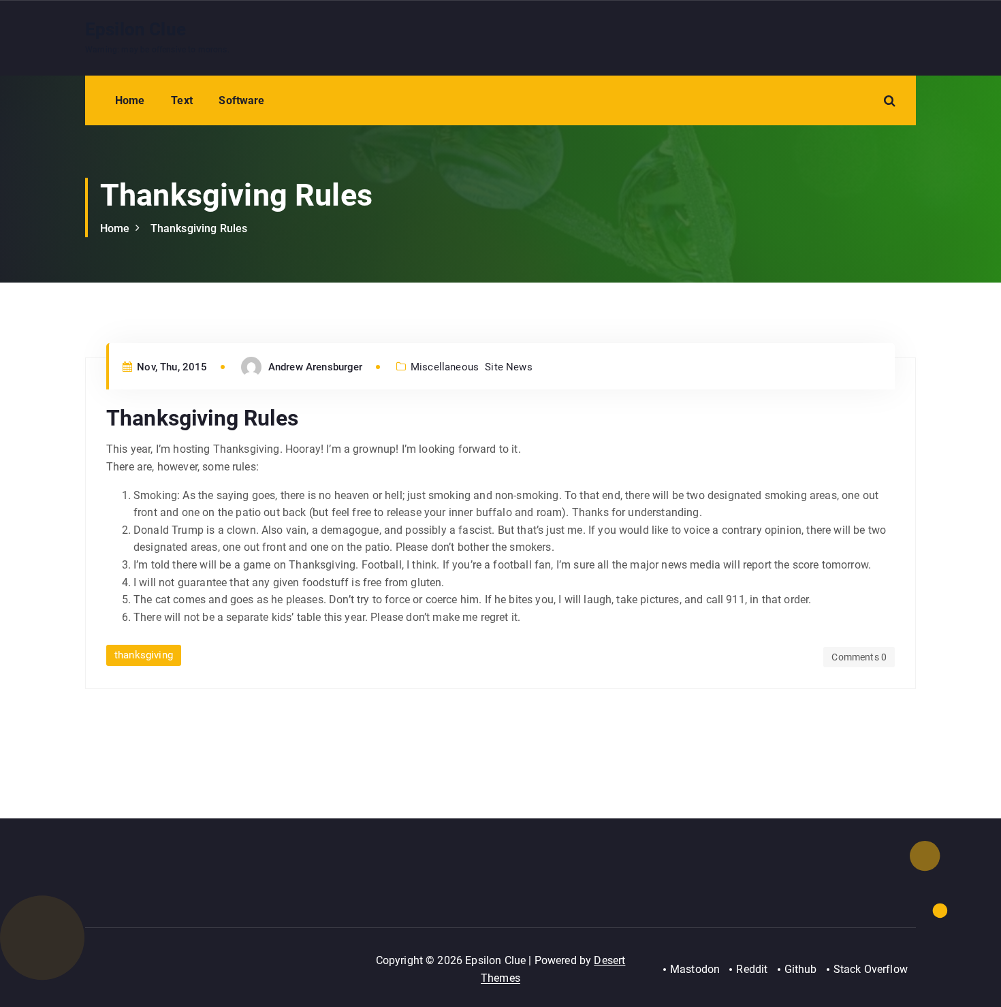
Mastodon (695, 969)
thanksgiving (143, 655)
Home (130, 100)
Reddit (751, 969)
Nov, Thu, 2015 (170, 367)
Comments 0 (859, 657)
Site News (508, 367)
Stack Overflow (870, 969)
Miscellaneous (445, 367)
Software (241, 100)
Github (800, 969)
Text (182, 100)
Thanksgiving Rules (199, 228)
